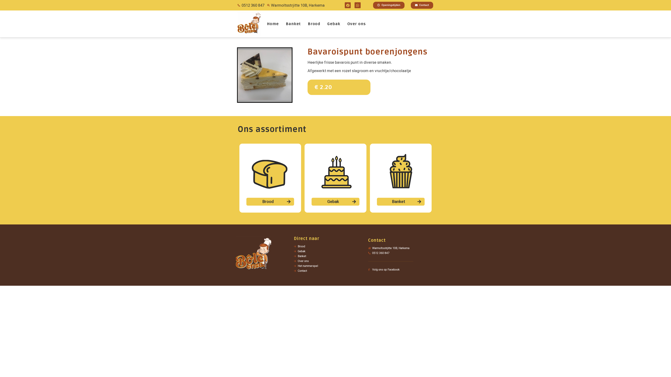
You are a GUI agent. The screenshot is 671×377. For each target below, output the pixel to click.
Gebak (333, 24)
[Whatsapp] (357, 5)
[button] (389, 5)
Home (273, 24)
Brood (314, 24)
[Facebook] (348, 5)
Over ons (356, 24)
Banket (293, 24)
